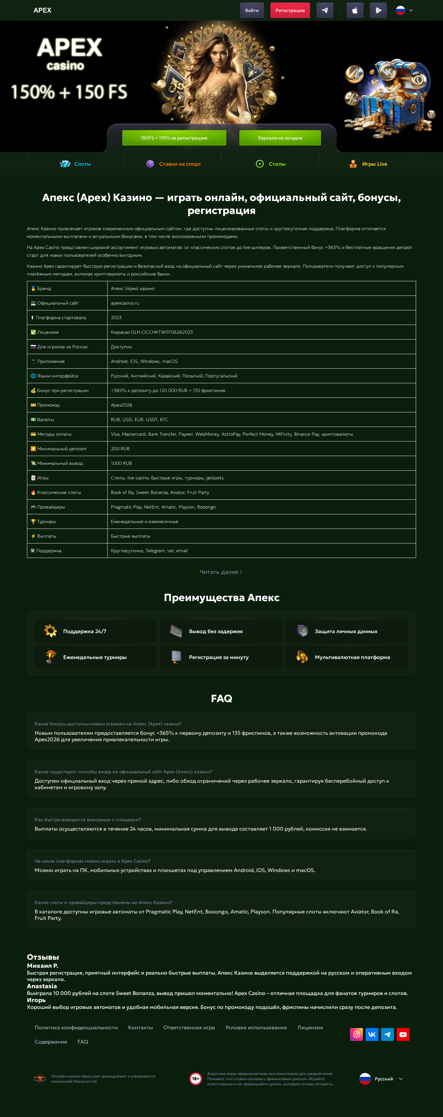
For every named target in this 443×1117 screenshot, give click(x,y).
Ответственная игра (189, 1027)
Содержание (51, 1041)
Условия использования (256, 1027)
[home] (43, 10)
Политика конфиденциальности (76, 1027)
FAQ (83, 1041)
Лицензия (310, 1027)
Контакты (140, 1027)
